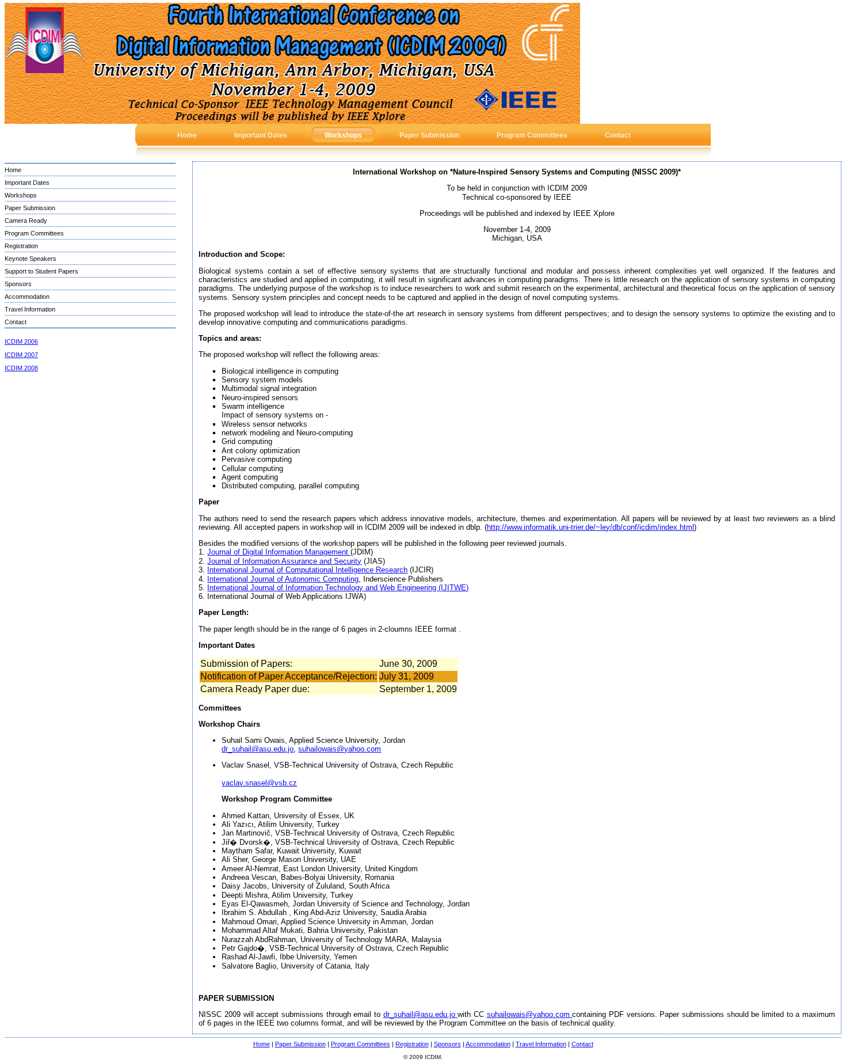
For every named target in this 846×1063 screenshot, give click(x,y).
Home (13, 169)
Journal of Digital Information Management (278, 552)
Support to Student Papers (41, 271)
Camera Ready (26, 220)
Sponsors (18, 283)
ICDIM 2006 (21, 341)
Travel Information (30, 309)
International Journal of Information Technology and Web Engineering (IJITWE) (337, 587)
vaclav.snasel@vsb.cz (259, 783)
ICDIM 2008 (21, 368)
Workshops (21, 195)
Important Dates (27, 182)
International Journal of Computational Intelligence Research (307, 569)
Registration (21, 245)
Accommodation (27, 296)
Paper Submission (30, 207)
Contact (15, 321)
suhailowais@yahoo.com (339, 749)
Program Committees (34, 233)
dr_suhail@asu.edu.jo (258, 749)
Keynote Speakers (30, 258)
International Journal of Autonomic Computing (283, 579)
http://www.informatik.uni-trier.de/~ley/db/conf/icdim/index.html (590, 527)
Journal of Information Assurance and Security (284, 561)
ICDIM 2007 (21, 354)
